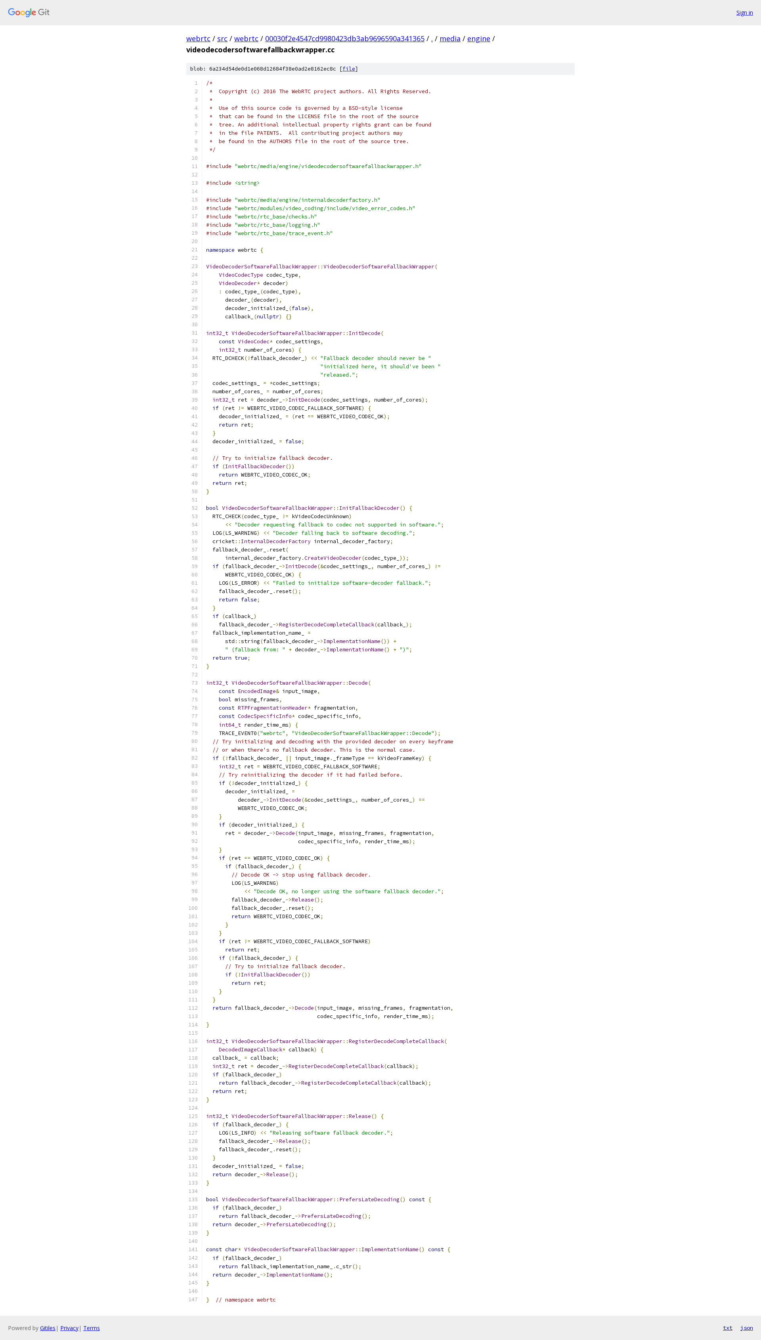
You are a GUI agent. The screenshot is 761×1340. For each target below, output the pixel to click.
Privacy (69, 1328)
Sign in (744, 12)
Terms (91, 1328)
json (746, 1327)
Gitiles (47, 1328)
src (222, 38)
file (348, 68)
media (450, 38)
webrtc (198, 38)
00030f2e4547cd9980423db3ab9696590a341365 (344, 38)
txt (727, 1327)
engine (478, 38)
